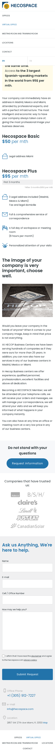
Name (5, 561)
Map (45, 722)
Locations (7, 42)
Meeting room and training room (20, 33)
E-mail (5, 577)
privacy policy (30, 660)
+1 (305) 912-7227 (21, 695)
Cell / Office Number (13, 593)
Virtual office (9, 24)
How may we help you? (14, 609)
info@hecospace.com (20, 709)
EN (3, 60)
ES (31, 60)
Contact (7, 51)
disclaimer (36, 656)
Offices (6, 15)
